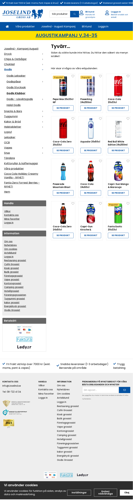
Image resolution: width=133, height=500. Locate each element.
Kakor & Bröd (12, 121)
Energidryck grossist (15, 306)
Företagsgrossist (13, 275)
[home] (7, 26)
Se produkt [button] (63, 108)
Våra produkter (25, 26)
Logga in (103, 26)
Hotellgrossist (11, 291)
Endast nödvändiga (105, 492)
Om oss (8, 241)
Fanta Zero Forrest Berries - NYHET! (22, 184)
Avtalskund (10, 252)
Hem (7, 192)
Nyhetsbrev (10, 245)
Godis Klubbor (15, 93)
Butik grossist (11, 271)
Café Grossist (11, 264)
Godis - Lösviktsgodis (19, 99)
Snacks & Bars (13, 111)
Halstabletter (12, 127)
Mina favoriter (12, 219)
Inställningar (79, 492)
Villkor (7, 211)
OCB (7, 142)
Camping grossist (13, 287)
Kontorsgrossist (12, 283)
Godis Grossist (12, 310)
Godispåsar (13, 81)
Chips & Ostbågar (15, 59)
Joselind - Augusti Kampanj (58, 26)
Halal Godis (13, 105)
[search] (74, 14)
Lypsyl (8, 132)
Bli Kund (87, 26)
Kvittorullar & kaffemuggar (21, 163)
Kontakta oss (11, 215)
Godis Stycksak (16, 87)
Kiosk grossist (11, 268)
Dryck (8, 54)
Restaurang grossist (15, 260)
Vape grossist (11, 279)
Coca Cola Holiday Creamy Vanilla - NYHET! (21, 175)
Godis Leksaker (16, 76)
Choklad (9, 64)
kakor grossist (11, 302)
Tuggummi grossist (14, 298)
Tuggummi (10, 116)
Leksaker (9, 137)
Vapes (8, 148)
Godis (8, 69)
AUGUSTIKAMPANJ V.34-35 (66, 35)
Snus (7, 153)
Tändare (9, 158)
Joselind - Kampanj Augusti (21, 49)
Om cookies (10, 249)
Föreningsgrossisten (15, 295)
